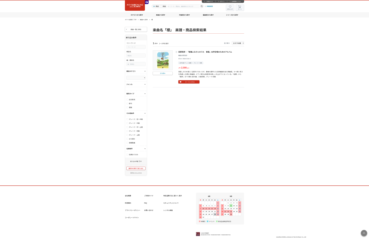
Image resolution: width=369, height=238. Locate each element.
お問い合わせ (148, 210)
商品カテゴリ (131, 71)
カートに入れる (190, 82)
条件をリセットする (136, 173)
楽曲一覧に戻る (136, 29)
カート (240, 9)
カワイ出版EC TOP (130, 20)
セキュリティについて (171, 203)
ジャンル (129, 84)
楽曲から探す (160, 15)
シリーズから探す (232, 15)
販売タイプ (130, 93)
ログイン (222, 1)
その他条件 (130, 113)
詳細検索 (210, 6)
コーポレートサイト (132, 217)
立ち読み (162, 73)
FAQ (145, 203)
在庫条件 (129, 148)
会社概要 (128, 195)
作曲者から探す (184, 15)
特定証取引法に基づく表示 (172, 195)
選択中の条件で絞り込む (136, 168)
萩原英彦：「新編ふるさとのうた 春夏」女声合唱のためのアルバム (205, 52)
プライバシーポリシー (132, 210)
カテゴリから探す (137, 15)
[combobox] (184, 6)
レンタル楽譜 (168, 210)
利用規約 (128, 203)
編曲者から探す (208, 15)
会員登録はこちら (236, 1)
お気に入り (230, 9)
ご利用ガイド (209, 1)
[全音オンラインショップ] (147, 2)
